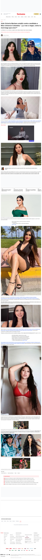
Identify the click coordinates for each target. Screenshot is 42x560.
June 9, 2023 (14, 224)
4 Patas (5, 543)
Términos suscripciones (19, 537)
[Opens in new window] (2, 554)
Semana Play (5, 534)
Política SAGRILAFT (18, 540)
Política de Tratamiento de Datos (20, 536)
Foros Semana (12, 536)
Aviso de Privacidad (4, 556)
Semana (2, 19)
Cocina (11, 540)
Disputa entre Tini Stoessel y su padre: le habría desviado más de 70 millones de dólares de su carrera (6, 190)
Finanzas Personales (13, 537)
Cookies (35, 542)
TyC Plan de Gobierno (19, 543)
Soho (4, 540)
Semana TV (5, 536)
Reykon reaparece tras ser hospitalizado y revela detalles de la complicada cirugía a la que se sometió (31, 190)
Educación (11, 534)
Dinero (5, 537)
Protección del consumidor (28, 534)
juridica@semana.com (28, 539)
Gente (4, 19)
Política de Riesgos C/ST (19, 539)
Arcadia (5, 539)
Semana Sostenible (12, 543)
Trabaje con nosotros (36, 539)
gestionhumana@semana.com (29, 542)
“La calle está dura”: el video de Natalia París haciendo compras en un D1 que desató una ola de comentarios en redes (18, 190)
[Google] (1, 554)
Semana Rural (12, 539)
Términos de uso (18, 534)
